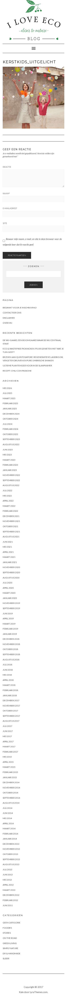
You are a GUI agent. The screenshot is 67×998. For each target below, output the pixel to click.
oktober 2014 (10, 792)
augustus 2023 (11, 444)
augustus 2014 (11, 802)
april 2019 (8, 618)
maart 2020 (9, 593)
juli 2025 (7, 393)
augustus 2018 (11, 659)
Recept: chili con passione (17, 370)
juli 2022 (7, 490)
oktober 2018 (10, 649)
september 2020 (11, 572)
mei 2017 (7, 736)
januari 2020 (10, 598)
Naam (6, 193)
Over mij (7, 322)
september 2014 (11, 797)
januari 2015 (10, 777)
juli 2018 (7, 664)
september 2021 (11, 531)
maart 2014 (9, 828)
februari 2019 (10, 628)
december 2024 (11, 413)
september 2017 (11, 716)
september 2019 (11, 608)
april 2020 (8, 587)
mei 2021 (7, 546)
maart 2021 (9, 557)
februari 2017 (10, 751)
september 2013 (11, 859)
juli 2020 (7, 582)
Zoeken (33, 285)
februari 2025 (10, 403)
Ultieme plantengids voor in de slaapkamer (27, 365)
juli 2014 (7, 808)
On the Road (10, 938)
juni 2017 (8, 731)
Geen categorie (11, 922)
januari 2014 (10, 838)
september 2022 (11, 480)
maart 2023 (9, 459)
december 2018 (11, 639)
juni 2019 (8, 613)
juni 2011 (8, 905)
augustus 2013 (11, 864)
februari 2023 (10, 464)
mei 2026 (7, 388)
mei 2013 (7, 879)
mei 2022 (7, 495)
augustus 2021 (11, 536)
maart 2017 (9, 746)
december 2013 (11, 844)
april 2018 (8, 680)
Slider (6, 958)
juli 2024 (7, 424)
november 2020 (11, 567)
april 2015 (8, 762)
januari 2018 (10, 695)
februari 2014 (10, 833)
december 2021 (11, 516)
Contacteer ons (12, 312)
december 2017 (11, 700)
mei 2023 (7, 454)
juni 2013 (8, 874)
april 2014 (8, 823)
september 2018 (11, 654)
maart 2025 (9, 398)
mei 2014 (7, 818)
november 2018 (11, 644)
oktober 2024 (10, 418)
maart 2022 (9, 506)
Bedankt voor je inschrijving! (20, 307)
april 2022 (8, 500)
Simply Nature (10, 948)
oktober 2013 (10, 854)
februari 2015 (10, 772)
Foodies (7, 927)
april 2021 (8, 552)
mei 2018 (7, 674)
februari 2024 (10, 429)
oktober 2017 (10, 710)
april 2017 (8, 741)
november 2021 (11, 521)
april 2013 (8, 884)
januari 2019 (10, 634)
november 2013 (11, 849)
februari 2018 (10, 690)
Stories (7, 932)
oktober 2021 (10, 526)
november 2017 (11, 705)
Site (5, 223)
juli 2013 (7, 869)
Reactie (7, 167)
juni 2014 (8, 813)
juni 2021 (8, 541)
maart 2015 (9, 767)
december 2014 (11, 782)
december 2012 (11, 895)
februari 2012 (10, 900)
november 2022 (11, 475)
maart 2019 (9, 623)
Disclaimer (9, 317)
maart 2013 (9, 890)
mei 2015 (7, 756)
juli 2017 (7, 726)
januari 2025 (10, 408)
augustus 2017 (11, 721)
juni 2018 (8, 669)
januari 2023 (10, 470)
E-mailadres (10, 208)
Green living (10, 943)
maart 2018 (9, 685)
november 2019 (11, 603)
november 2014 (11, 787)
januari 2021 (10, 562)
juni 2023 (8, 449)
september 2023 (11, 439)
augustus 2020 (11, 577)
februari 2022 (10, 511)
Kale (21, 992)
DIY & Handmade (11, 953)
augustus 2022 (11, 485)
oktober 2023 (10, 434)
